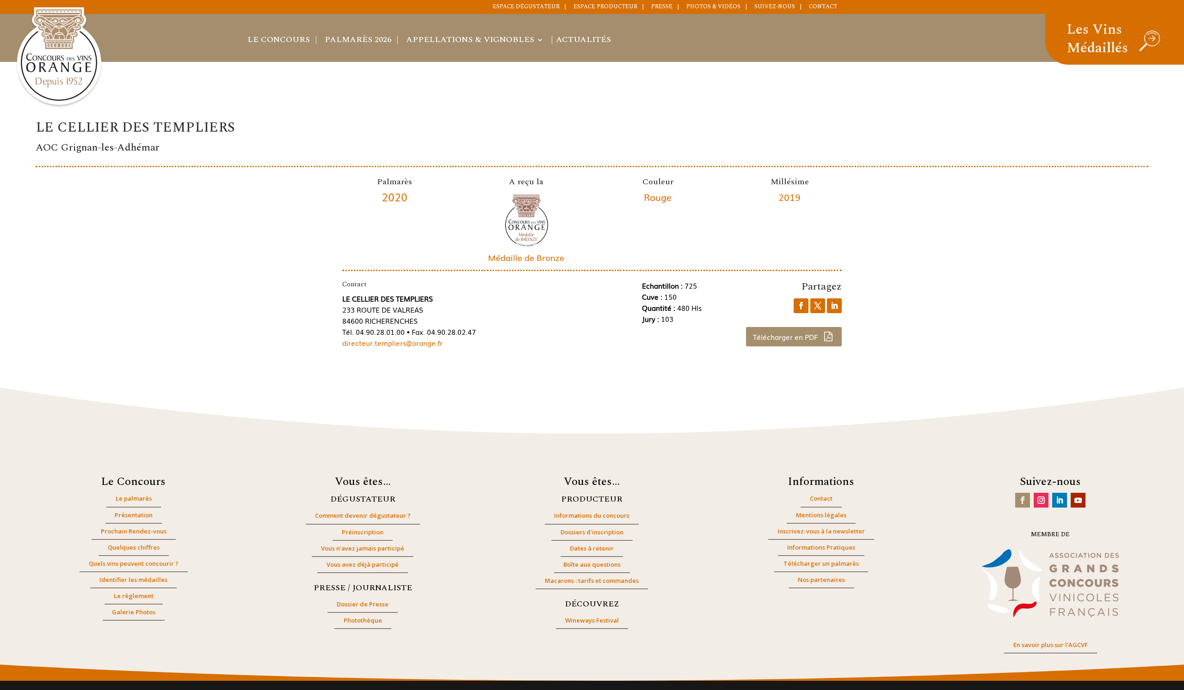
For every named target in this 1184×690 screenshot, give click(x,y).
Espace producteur (605, 7)
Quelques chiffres (134, 547)
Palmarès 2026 (358, 41)
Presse (661, 7)
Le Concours (278, 41)
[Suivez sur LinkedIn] (1059, 500)
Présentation (134, 515)
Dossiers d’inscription (592, 532)
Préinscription (362, 532)
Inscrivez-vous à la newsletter (821, 531)
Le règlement (134, 596)
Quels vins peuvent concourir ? (134, 563)
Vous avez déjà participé (363, 564)
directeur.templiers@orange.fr (392, 343)
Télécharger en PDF (786, 337)
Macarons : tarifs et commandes (592, 580)
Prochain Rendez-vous (133, 531)
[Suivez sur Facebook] (1022, 500)
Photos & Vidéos (713, 7)
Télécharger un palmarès (821, 563)
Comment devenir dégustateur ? (363, 515)
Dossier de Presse (362, 604)
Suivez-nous (774, 7)
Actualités (583, 41)
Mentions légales (821, 515)
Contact (823, 7)
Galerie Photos (133, 612)
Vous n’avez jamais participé (362, 548)
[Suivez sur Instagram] (1041, 500)
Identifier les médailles (133, 579)
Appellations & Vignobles (470, 41)
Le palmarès (134, 498)
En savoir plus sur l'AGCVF (1050, 645)
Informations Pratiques (821, 547)
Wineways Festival (592, 620)
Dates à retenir (592, 548)
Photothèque (363, 620)
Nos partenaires (821, 579)
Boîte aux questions (592, 564)
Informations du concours (591, 515)
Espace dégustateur (526, 7)
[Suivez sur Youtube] (1078, 500)
